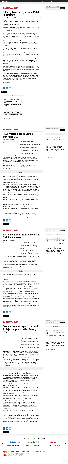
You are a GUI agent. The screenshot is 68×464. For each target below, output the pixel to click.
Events (22, 1)
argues (6, 377)
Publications (16, 1)
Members (33, 1)
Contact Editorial (23, 451)
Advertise (57, 1)
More (39, 1)
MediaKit (17, 451)
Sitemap (33, 451)
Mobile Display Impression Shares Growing (13, 114)
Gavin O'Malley (7, 17)
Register (51, 1)
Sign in (46, 1)
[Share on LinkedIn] (7, 88)
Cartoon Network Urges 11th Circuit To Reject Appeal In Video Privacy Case (12, 108)
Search (42, 1)
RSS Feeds (29, 451)
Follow (62, 1)
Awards (27, 1)
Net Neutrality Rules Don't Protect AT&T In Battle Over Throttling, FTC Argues (13, 112)
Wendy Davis (6, 139)
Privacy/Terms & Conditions (41, 451)
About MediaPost (11, 451)
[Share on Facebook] (4, 88)
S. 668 (30, 252)
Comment (4, 91)
